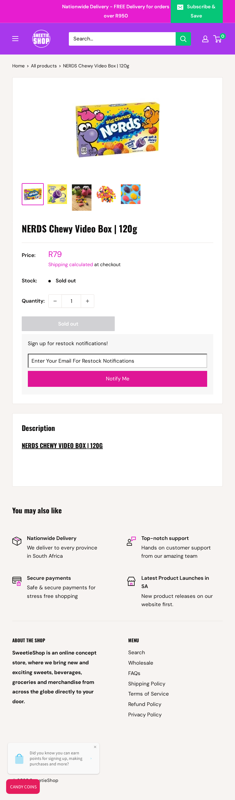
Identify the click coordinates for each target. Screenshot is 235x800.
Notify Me (117, 378)
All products (44, 66)
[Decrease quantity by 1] (55, 301)
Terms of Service (148, 693)
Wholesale (140, 662)
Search (136, 652)
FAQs (134, 673)
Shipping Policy (146, 683)
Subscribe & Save (201, 11)
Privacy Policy (145, 714)
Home (18, 66)
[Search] (183, 39)
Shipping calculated (70, 264)
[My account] (205, 39)
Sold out (68, 323)
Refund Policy (144, 704)
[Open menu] (15, 38)
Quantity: (33, 300)
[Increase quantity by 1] (87, 301)
